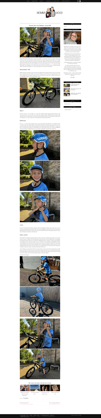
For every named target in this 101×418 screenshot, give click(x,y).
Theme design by (76, 415)
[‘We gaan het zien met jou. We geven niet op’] (67, 90)
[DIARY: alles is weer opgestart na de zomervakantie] (67, 94)
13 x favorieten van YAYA (54, 403)
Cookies (52, 415)
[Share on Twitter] (25, 398)
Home (28, 1)
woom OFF (51, 63)
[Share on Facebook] (23, 398)
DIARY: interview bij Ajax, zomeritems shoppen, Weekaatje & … (25, 394)
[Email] (80, 1)
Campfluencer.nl (66, 1)
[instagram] (78, 1)
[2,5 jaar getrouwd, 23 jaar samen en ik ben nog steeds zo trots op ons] (45, 388)
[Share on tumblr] (28, 398)
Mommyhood (34, 1)
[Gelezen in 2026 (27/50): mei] (55, 388)
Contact (42, 1)
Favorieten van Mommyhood (52, 1)
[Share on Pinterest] (26, 398)
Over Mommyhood (45, 415)
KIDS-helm (23, 123)
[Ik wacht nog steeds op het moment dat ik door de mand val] (67, 85)
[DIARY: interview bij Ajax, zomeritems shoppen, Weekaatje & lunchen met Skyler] (25, 388)
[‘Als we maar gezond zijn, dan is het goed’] (35, 388)
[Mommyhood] (50, 13)
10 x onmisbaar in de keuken (26, 403)
